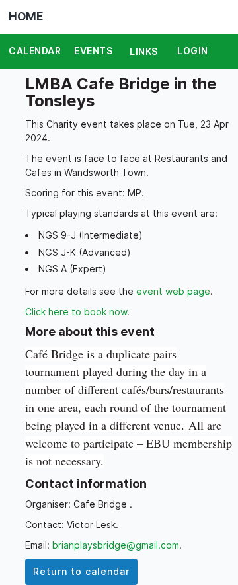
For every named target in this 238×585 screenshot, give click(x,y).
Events (93, 50)
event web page (173, 291)
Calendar (35, 50)
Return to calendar (81, 571)
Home (26, 16)
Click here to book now (76, 311)
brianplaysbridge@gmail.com (115, 545)
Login (192, 50)
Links (144, 51)
